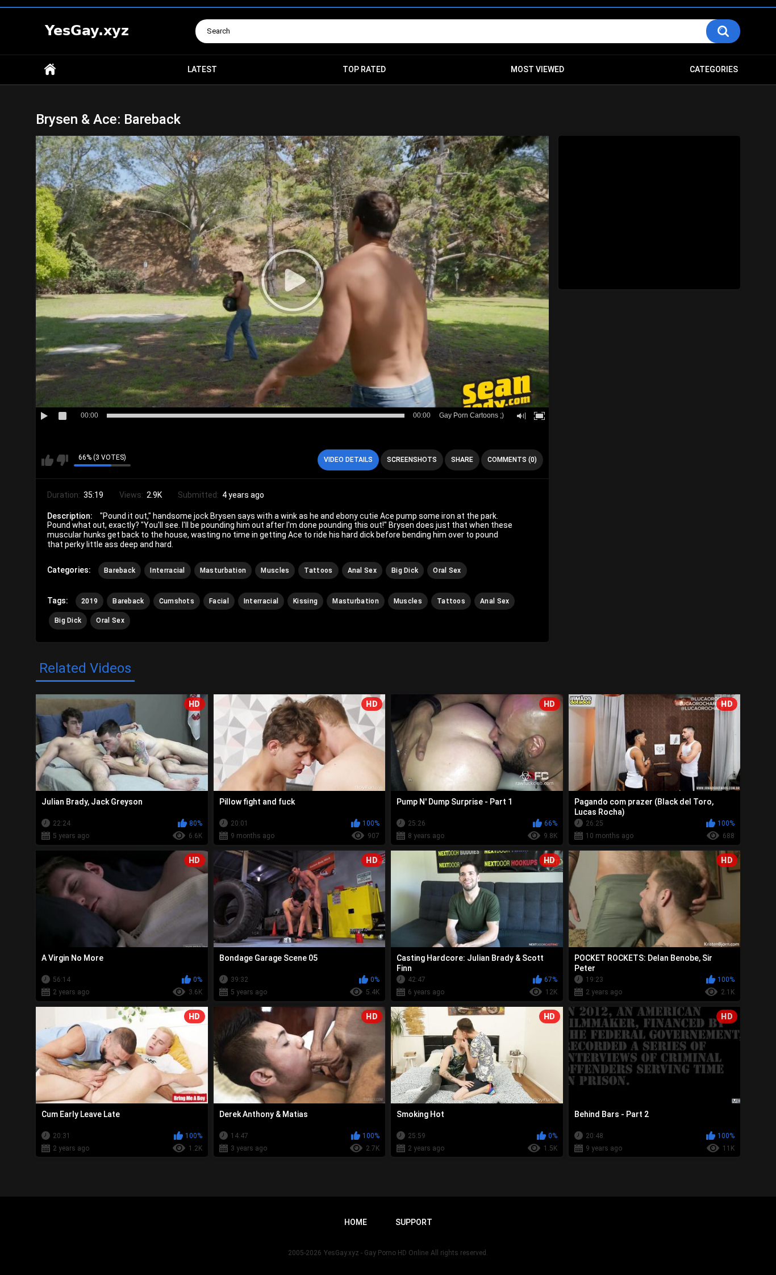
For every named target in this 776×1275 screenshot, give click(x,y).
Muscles (275, 570)
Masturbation (223, 570)
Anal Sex (362, 570)
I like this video (47, 460)
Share (462, 460)
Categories (714, 69)
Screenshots (412, 460)
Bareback (119, 570)
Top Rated (364, 69)
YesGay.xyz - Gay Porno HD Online (376, 1253)
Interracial (167, 570)
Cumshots (176, 601)
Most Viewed (537, 69)
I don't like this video (62, 460)
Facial (219, 601)
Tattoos (318, 570)
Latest (202, 69)
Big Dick (404, 570)
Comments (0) (512, 460)
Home (50, 69)
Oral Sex (447, 570)
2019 (89, 601)
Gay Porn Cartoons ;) (471, 415)
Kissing (305, 601)
